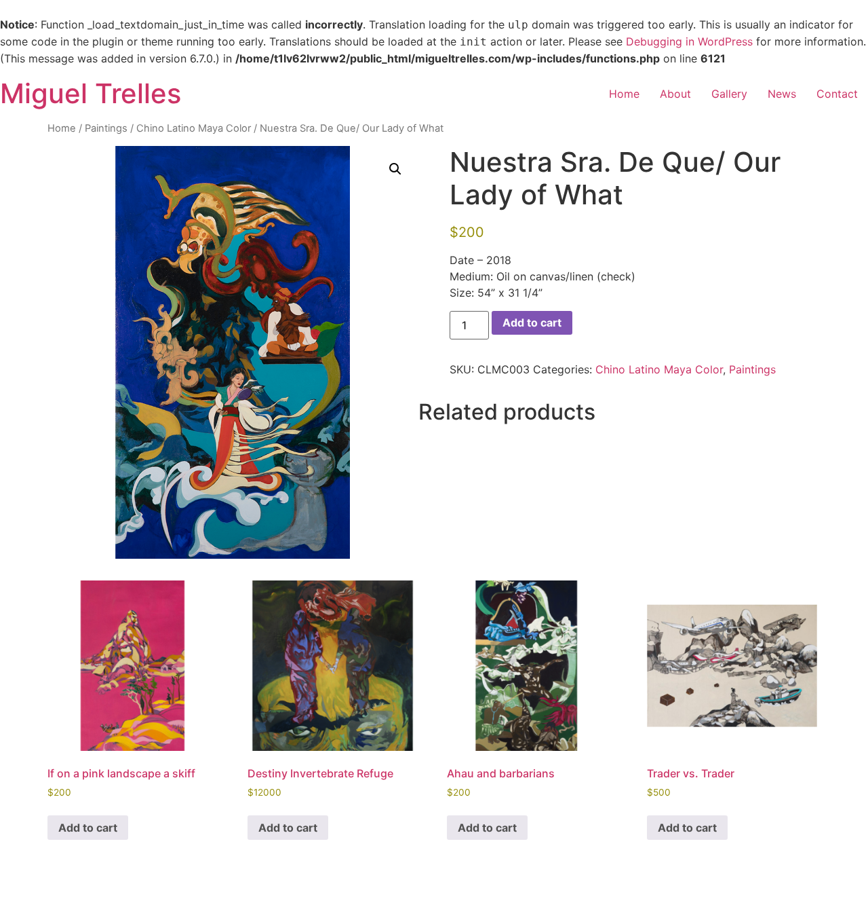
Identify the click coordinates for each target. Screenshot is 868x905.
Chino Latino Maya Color (193, 128)
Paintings (106, 128)
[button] (395, 169)
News (782, 93)
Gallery (729, 93)
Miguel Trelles (90, 93)
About (675, 93)
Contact (837, 93)
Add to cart (531, 322)
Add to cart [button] (87, 827)
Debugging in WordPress (689, 41)
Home (624, 93)
